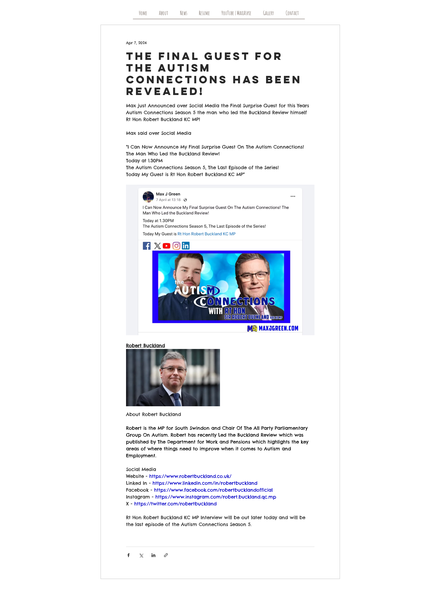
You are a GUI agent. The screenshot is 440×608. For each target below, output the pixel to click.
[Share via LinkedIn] (153, 555)
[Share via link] (165, 555)
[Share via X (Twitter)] (141, 555)
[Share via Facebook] (128, 555)
